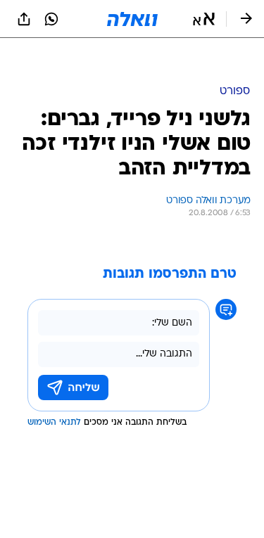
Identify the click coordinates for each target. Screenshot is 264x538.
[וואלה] (132, 19)
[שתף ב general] (24, 19)
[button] (204, 19)
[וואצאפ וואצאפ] (51, 19)
